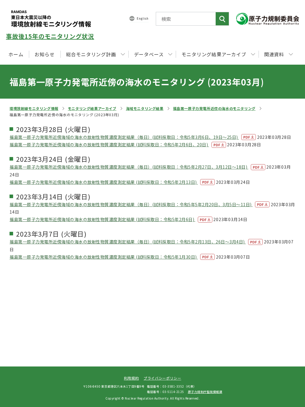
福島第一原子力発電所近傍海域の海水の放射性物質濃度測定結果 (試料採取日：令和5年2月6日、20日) (109, 144)
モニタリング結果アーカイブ (92, 108)
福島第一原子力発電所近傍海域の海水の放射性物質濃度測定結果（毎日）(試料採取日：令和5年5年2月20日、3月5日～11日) (131, 204)
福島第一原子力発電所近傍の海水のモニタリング (214, 108)
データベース (149, 54)
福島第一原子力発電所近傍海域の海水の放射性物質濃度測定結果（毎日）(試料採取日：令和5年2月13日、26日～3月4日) (128, 242)
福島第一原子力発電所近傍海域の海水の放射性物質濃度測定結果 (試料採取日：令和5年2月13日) (104, 182)
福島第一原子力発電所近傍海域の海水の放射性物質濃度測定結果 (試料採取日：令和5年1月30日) (104, 257)
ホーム (15, 54)
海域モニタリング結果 (145, 108)
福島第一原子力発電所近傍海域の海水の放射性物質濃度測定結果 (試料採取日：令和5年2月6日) (102, 219)
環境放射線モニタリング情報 (34, 108)
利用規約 (131, 377)
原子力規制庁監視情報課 (205, 391)
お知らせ (45, 54)
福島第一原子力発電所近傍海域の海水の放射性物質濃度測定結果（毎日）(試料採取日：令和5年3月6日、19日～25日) (124, 137)
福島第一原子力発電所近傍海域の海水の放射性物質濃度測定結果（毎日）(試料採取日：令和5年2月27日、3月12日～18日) (129, 167)
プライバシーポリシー (162, 377)
